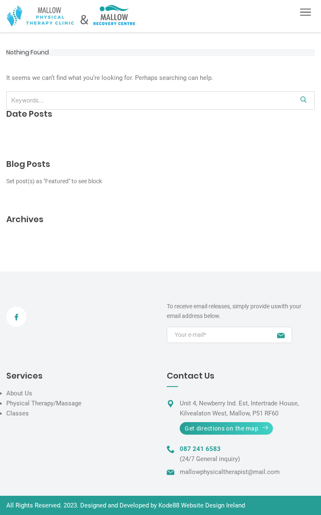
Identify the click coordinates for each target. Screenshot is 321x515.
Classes (17, 413)
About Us (19, 393)
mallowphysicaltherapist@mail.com (230, 472)
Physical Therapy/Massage (44, 403)
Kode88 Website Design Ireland (201, 505)
